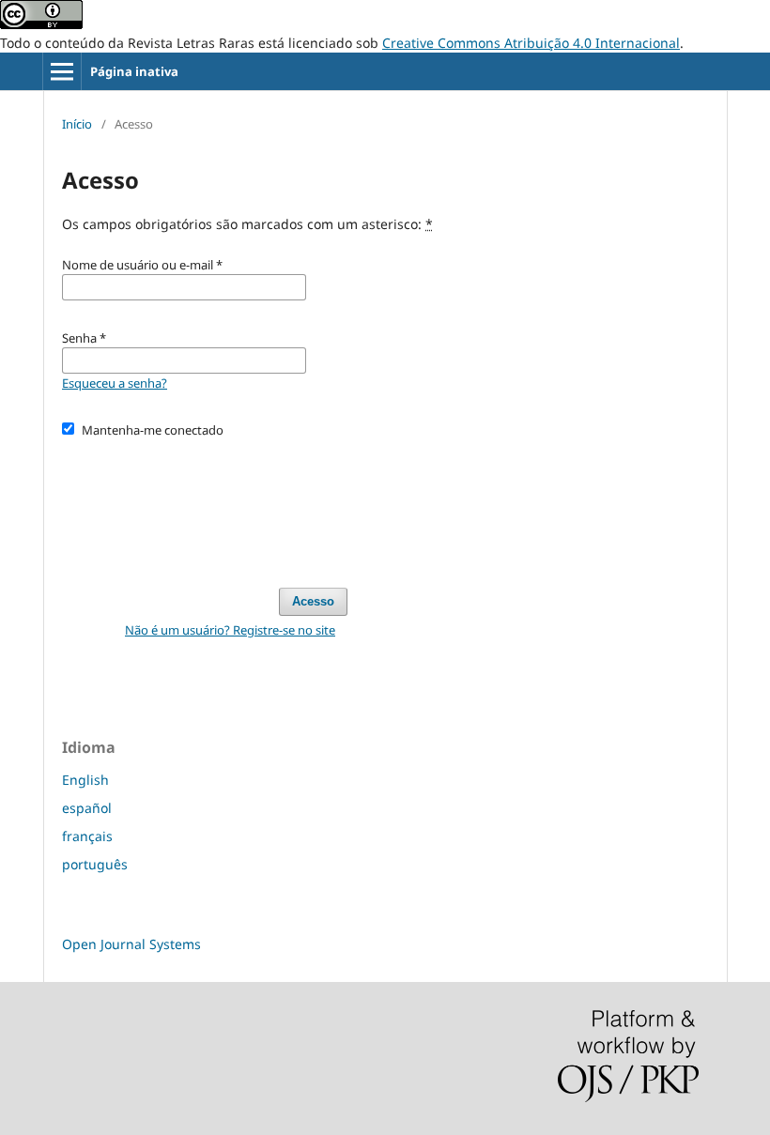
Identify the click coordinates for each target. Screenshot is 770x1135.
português (95, 864)
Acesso (313, 601)
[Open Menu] (62, 71)
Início (77, 123)
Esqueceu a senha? (114, 383)
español (87, 808)
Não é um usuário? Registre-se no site (230, 629)
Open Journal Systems (131, 944)
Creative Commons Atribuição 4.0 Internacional (531, 43)
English (85, 780)
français (87, 836)
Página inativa (134, 71)
